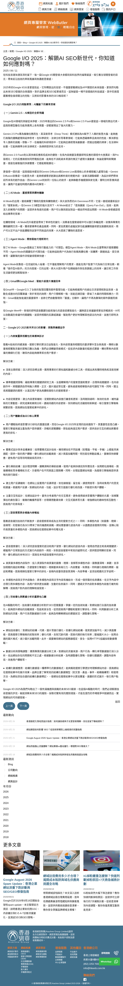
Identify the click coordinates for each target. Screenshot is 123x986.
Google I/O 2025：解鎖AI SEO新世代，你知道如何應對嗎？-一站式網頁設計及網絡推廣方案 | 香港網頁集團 (31, 51)
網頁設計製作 (13, 951)
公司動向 (13, 770)
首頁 (19, 43)
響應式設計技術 (47, 449)
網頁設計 (13, 781)
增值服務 (61, 948)
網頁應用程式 (13, 954)
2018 (6, 837)
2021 (6, 820)
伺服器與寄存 (13, 957)
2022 (6, 814)
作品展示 (73, 952)
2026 (6, 791)
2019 (6, 831)
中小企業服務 (60, 963)
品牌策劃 (58, 952)
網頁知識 (73, 957)
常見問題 (73, 954)
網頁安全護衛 (41, 954)
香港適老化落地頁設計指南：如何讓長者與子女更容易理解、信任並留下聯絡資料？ (65, 721)
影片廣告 (24, 969)
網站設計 (32, 495)
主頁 (5, 51)
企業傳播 (58, 960)
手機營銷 (24, 967)
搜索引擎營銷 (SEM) (26, 957)
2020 (6, 826)
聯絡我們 (89, 975)
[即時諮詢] (116, 953)
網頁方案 (12, 948)
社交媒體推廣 (26, 961)
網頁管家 (40, 948)
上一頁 (9, 706)
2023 (6, 808)
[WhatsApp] (116, 961)
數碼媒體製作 (60, 957)
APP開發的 (88, 87)
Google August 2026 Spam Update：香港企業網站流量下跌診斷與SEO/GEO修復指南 (66, 738)
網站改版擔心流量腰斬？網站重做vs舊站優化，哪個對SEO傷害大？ (58, 746)
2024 (6, 803)
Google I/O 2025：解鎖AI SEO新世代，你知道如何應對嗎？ (53, 43)
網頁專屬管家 (41, 957)
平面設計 (58, 954)
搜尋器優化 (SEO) (25, 952)
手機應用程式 (26, 972)
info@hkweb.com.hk (94, 968)
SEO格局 (58, 96)
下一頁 (23, 706)
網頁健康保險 (41, 951)
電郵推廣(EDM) (27, 964)
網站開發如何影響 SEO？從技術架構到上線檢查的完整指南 (54, 729)
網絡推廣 (13, 776)
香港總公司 (90, 948)
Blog (25, 43)
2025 (6, 797)
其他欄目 (75, 948)
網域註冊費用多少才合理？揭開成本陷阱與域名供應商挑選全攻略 (56, 754)
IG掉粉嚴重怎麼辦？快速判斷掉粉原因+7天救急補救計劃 (101, 880)
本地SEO (25, 554)
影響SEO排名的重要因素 (36, 424)
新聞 (12, 51)
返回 (117, 701)
